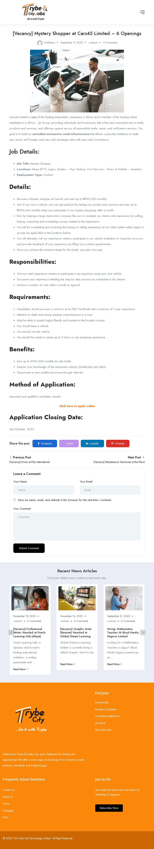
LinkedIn (94, 443)
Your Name (20, 481)
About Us (8, 797)
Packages (8, 810)
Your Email (86, 481)
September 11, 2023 (72, 42)
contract (93, 42)
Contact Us (9, 790)
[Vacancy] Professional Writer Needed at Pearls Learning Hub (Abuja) (29, 632)
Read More (19, 669)
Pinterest (119, 443)
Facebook (46, 443)
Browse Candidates (105, 709)
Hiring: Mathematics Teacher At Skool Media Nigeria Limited (123, 632)
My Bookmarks (103, 730)
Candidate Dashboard (107, 716)
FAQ (5, 817)
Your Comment (22, 509)
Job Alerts (100, 723)
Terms (6, 804)
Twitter (69, 443)
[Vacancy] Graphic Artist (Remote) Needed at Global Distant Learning (75, 632)
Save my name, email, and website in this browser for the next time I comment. (65, 500)
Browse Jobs (101, 702)
